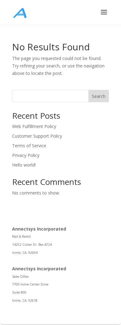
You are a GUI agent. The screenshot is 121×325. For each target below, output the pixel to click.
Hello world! (24, 165)
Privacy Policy (25, 155)
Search (98, 96)
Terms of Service (29, 146)
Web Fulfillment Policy (34, 126)
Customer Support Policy (37, 136)
